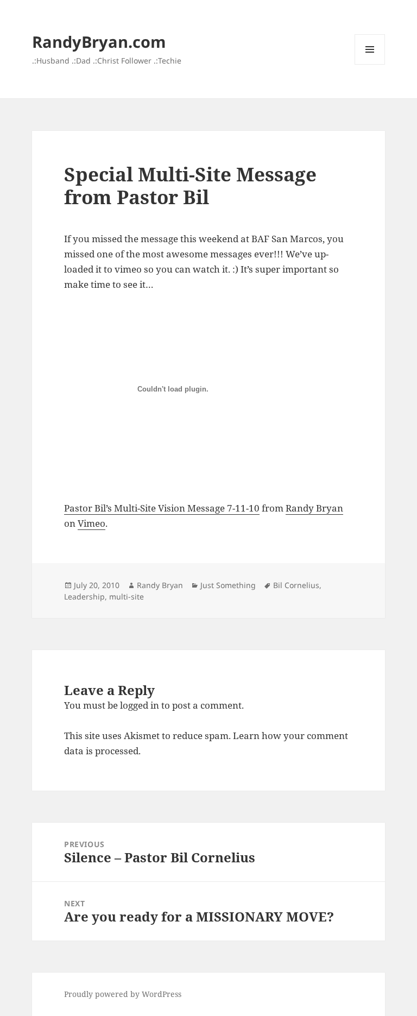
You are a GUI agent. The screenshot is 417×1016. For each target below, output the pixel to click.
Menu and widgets (370, 64)
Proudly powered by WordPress (122, 994)
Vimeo (91, 523)
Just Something (228, 585)
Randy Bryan (314, 508)
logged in (139, 705)
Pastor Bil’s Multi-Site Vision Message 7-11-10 (162, 508)
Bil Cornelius (296, 585)
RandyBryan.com (99, 41)
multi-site (126, 596)
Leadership (84, 596)
